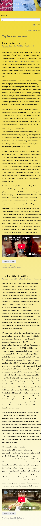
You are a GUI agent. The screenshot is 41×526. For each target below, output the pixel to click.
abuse (8, 267)
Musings (13, 266)
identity (21, 520)
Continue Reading (9, 261)
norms (19, 267)
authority (15, 520)
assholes (13, 267)
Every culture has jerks (14, 43)
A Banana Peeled (13, 4)
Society (19, 266)
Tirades (21, 518)
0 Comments (36, 279)
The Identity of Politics (15, 276)
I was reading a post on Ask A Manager (22, 61)
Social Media (14, 518)
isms (26, 520)
